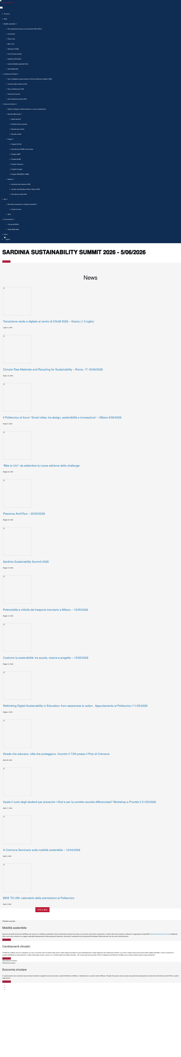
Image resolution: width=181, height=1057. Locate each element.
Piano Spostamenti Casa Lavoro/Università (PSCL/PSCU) (25, 29)
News (5, 19)
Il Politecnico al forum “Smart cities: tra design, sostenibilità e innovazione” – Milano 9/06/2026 (62, 417)
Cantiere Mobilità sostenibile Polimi (18, 64)
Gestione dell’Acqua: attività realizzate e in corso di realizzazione (27, 109)
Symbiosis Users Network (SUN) (21, 184)
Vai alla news (6, 261)
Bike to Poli (11, 44)
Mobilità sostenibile (9, 24)
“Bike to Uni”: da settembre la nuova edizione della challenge (41, 465)
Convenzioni (11, 34)
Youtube (36, 997)
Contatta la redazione (12, 987)
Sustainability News (13, 229)
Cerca (5, 234)
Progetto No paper (16, 169)
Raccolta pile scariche (17, 129)
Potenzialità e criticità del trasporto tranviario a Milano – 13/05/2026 (45, 609)
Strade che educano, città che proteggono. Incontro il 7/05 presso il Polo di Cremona (56, 754)
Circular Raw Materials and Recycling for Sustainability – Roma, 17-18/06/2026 (53, 369)
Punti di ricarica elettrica (15, 54)
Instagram (41, 997)
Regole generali (16, 119)
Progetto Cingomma (17, 164)
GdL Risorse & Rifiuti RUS (19, 194)
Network (10, 179)
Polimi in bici (11, 39)
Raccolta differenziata (14, 114)
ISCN (9, 214)
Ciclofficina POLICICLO (14, 59)
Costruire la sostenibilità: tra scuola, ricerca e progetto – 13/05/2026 (45, 658)
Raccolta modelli (16, 134)
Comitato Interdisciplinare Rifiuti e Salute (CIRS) (25, 189)
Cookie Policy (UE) (11, 990)
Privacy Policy (10, 985)
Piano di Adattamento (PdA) (16, 89)
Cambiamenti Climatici (10, 74)
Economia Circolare (10, 104)
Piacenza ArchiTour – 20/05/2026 (24, 513)
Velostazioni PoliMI (13, 49)
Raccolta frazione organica (19, 124)
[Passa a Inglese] (7, 239)
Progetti (10, 139)
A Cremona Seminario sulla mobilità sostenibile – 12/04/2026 (41, 850)
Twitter (32, 997)
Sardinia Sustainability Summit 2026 (26, 561)
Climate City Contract (14, 94)
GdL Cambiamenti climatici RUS (17, 99)
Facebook (27, 997)
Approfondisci (7, 940)
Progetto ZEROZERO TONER (20, 174)
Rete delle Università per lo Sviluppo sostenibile (22, 204)
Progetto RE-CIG (16, 144)
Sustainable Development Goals (160, 934)
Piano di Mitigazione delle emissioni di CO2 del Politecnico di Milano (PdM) (30, 79)
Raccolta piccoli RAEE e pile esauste (22, 149)
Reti (5, 199)
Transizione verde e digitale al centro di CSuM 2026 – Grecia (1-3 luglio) (48, 321)
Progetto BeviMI (16, 159)
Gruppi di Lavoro (16, 209)
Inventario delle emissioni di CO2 (17, 84)
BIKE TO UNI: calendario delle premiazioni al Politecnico (38, 898)
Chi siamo (7, 14)
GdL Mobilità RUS (13, 69)
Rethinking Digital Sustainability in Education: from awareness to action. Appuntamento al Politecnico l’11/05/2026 (75, 706)
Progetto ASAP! (16, 154)
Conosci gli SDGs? (13, 224)
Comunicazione (8, 219)
